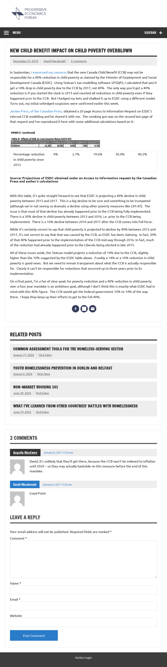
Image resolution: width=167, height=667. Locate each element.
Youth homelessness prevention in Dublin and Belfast (62, 368)
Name (15, 583)
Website (16, 615)
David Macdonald (55, 61)
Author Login (83, 657)
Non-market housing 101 (35, 387)
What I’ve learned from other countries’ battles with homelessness (75, 406)
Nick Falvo (45, 355)
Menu (17, 32)
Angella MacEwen (25, 452)
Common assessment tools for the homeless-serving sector (68, 349)
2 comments (79, 61)
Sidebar (150, 32)
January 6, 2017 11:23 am (58, 452)
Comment (18, 538)
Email (15, 599)
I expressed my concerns (49, 72)
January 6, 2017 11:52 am (57, 484)
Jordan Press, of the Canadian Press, (36, 111)
